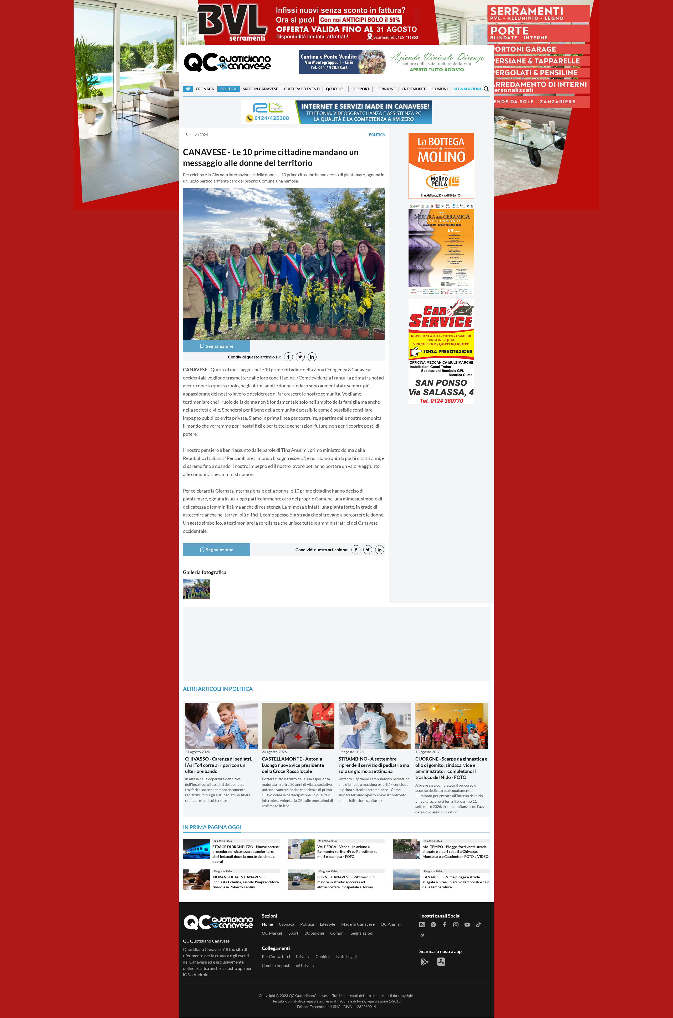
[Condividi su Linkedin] (312, 356)
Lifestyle (327, 923)
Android (200, 974)
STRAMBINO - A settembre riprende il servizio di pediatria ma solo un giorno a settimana (374, 765)
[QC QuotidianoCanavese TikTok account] (478, 924)
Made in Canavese (260, 89)
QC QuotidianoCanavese (309, 995)
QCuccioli (335, 89)
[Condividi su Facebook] (288, 356)
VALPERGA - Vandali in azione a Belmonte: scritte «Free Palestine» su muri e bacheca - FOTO (347, 851)
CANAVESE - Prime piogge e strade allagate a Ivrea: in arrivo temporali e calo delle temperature (456, 882)
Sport (293, 932)
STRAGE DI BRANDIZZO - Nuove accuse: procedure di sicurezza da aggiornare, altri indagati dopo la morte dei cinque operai (246, 854)
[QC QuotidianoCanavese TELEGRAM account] (422, 934)
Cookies (322, 956)
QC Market (272, 932)
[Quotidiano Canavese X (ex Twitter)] (433, 924)
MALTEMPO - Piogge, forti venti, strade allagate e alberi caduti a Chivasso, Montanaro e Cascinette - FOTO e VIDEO (455, 851)
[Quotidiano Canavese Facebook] (444, 924)
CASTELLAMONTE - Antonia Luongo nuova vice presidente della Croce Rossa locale (293, 765)
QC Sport (360, 89)
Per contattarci (276, 956)
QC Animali (391, 923)
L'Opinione (385, 89)
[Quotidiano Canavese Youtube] (467, 924)
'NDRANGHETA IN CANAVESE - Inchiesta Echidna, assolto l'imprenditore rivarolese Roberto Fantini (245, 882)
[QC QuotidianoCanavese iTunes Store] (441, 961)
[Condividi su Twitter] (300, 356)
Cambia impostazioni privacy (288, 965)
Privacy (302, 956)
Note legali (346, 956)
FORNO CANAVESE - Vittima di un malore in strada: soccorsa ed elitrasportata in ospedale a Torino (346, 882)
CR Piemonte (414, 89)
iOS (186, 974)
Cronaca (205, 89)
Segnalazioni (467, 89)
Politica (228, 89)
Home (267, 923)
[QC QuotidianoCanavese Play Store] (424, 961)
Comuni (440, 89)
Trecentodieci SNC (325, 1006)
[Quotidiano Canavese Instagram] (455, 924)
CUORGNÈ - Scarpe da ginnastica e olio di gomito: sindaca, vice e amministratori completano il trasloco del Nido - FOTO (451, 768)
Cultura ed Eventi (302, 89)
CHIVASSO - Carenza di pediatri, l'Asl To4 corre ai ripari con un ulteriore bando (218, 765)
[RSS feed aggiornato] (422, 924)
